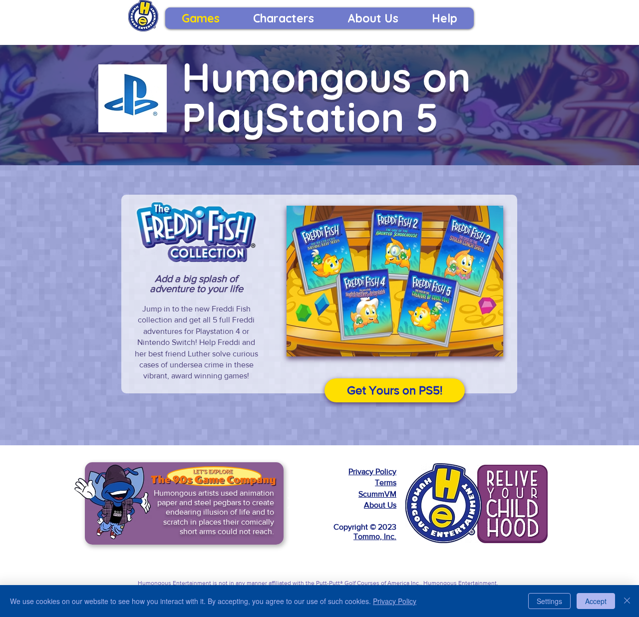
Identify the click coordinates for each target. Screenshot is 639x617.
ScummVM (377, 494)
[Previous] (77, 503)
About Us (380, 505)
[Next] (290, 503)
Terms (385, 482)
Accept (596, 601)
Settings (549, 601)
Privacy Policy (372, 471)
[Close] (627, 601)
